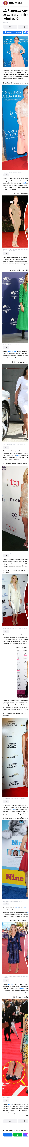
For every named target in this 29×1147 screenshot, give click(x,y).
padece (17, 908)
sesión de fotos (12, 351)
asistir (25, 259)
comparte (11, 984)
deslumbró (23, 988)
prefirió (18, 455)
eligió (10, 1104)
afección (25, 908)
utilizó (24, 183)
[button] (10, 27)
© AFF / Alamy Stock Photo (9, 628)
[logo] (12, 3)
